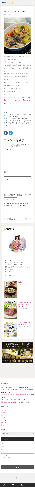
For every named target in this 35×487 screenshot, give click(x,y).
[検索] (30, 484)
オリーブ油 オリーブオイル (14, 121)
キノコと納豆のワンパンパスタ (9, 387)
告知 (22, 485)
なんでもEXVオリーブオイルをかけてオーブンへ (14, 394)
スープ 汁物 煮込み (11, 119)
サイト (6, 186)
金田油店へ (16, 103)
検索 (31, 485)
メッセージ (4, 455)
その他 (3, 412)
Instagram (8, 271)
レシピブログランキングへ (13, 100)
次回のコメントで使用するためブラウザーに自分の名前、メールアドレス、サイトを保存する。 (17, 195)
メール (6, 179)
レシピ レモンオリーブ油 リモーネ (16, 114)
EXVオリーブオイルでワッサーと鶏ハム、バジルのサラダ (17, 389)
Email (2, 449)
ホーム (4, 485)
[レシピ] (13, 484)
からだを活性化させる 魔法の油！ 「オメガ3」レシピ (24, 304)
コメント (7, 149)
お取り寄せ (4, 410)
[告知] (22, 484)
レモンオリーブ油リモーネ (21, 97)
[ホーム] (4, 484)
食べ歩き (3, 425)
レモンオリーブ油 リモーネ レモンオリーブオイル (18, 123)
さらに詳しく (8, 275)
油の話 (3, 417)
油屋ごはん (21, 282)
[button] (31, 2)
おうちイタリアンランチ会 (8, 399)
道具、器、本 (4, 422)
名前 (6, 172)
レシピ (7, 112)
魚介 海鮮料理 (22, 119)
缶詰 (16, 116)
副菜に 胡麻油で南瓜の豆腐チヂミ (10, 402)
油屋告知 (3, 420)
